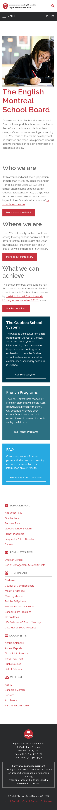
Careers (9, 544)
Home (6, 801)
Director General (14, 560)
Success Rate (12, 523)
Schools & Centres (15, 690)
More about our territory (19, 256)
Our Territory (12, 518)
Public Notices (13, 664)
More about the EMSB (18, 212)
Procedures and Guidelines (20, 606)
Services (9, 695)
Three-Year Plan (14, 658)
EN (48, 16)
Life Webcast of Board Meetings (23, 622)
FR (53, 16)
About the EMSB (14, 513)
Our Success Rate (16, 308)
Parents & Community (17, 705)
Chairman (10, 580)
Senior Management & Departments (25, 565)
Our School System (26, 374)
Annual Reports (13, 648)
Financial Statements (17, 653)
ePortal (25, 801)
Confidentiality (47, 801)
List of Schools (13, 669)
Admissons (11, 700)
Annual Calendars (14, 643)
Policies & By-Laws (15, 601)
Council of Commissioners (19, 585)
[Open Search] (53, 6)
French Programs (14, 534)
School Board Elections (18, 612)
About (8, 684)
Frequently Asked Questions (26, 477)
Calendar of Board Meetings (20, 627)
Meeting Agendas (15, 591)
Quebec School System (18, 528)
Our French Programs (26, 431)
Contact (15, 801)
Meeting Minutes (14, 596)
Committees (12, 617)
